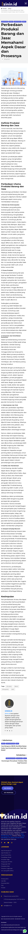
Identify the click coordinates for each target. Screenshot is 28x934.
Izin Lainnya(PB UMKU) (7, 870)
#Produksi (9, 686)
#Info (13, 689)
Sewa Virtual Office (17, 837)
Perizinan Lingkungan (7, 868)
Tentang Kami (4, 878)
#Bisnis (16, 686)
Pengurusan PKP (5, 864)
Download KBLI (5, 883)
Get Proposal (8, 792)
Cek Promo (7, 788)
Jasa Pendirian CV (5, 853)
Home (4, 8)
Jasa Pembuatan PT (6, 850)
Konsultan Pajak (5, 859)
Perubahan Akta (5, 866)
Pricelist (3, 887)
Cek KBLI (3, 881)
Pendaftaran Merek (6, 857)
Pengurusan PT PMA (6, 861)
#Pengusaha (5, 689)
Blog (9, 8)
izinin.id (8, 711)
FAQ (2, 885)
